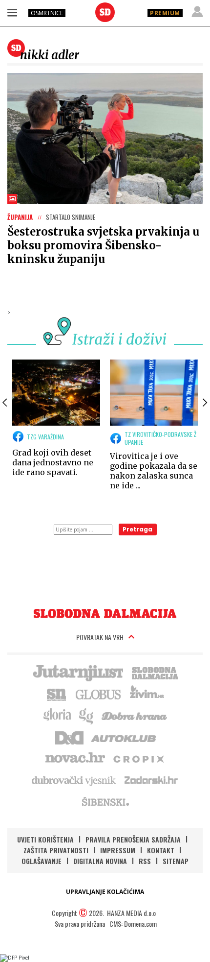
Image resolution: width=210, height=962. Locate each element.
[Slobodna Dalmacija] (105, 12)
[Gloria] (57, 715)
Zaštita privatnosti (55, 850)
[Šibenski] (105, 801)
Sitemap (176, 861)
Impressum (117, 850)
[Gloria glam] (86, 715)
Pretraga (137, 529)
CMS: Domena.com (133, 923)
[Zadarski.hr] (151, 780)
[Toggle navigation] (12, 12)
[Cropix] (138, 758)
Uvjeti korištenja (45, 839)
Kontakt (160, 850)
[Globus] (98, 693)
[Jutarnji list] (78, 672)
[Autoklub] (124, 736)
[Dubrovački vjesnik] (74, 780)
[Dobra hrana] (135, 715)
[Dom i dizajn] (69, 736)
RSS (145, 861)
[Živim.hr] (147, 693)
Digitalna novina (100, 861)
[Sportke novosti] (56, 693)
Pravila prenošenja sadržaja (133, 839)
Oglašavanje (41, 861)
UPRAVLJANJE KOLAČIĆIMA (105, 892)
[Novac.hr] (75, 758)
